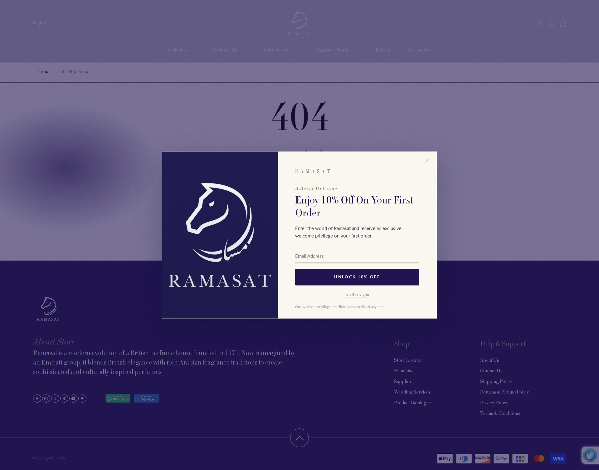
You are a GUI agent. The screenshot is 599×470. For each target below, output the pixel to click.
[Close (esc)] (427, 161)
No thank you (357, 295)
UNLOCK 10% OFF (357, 277)
